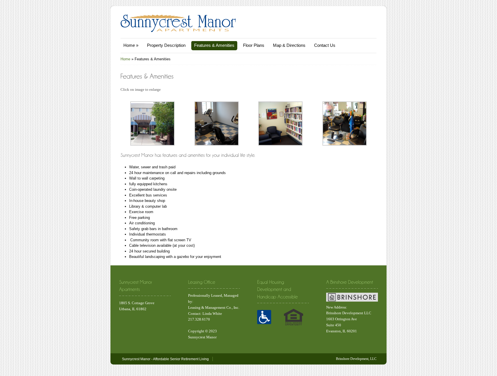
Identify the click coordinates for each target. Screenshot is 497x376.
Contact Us (324, 45)
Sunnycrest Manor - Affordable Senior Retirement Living (165, 359)
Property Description (166, 45)
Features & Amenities (214, 45)
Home (130, 45)
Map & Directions (289, 45)
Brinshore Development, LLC (356, 359)
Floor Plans (253, 45)
